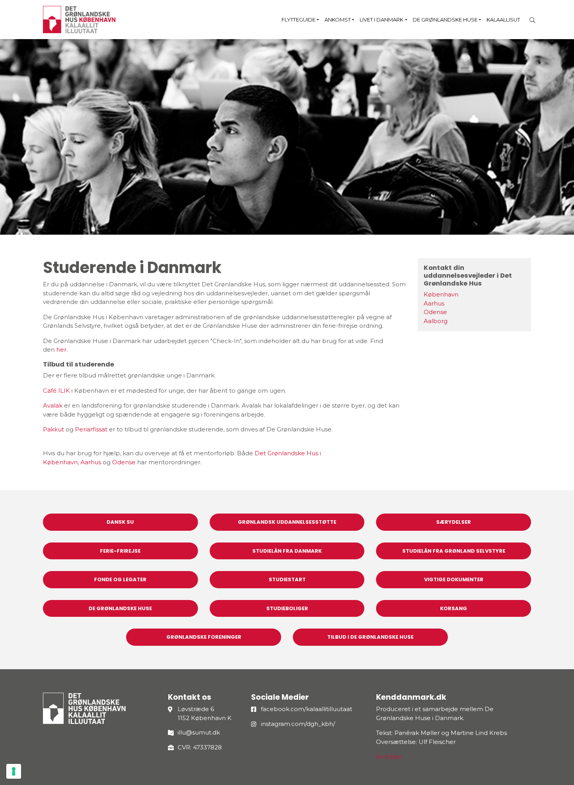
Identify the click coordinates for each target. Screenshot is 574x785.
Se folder (389, 756)
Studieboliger (287, 608)
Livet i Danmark (381, 19)
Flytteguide (299, 19)
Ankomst (337, 19)
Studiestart (287, 579)
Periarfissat (91, 429)
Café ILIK (56, 390)
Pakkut (53, 429)
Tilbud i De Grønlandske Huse (370, 637)
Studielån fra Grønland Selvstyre (453, 551)
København (441, 294)
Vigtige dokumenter (453, 579)
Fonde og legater (120, 579)
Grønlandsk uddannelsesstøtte (287, 522)
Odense (123, 462)
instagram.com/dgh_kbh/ (298, 724)
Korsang (453, 608)
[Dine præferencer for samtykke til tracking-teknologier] (13, 771)
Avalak (52, 405)
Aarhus (90, 462)
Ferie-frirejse (120, 551)
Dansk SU (120, 522)
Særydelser (453, 522)
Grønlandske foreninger (203, 637)
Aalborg (435, 321)
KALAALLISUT (503, 19)
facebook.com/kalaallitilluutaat (306, 709)
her (61, 349)
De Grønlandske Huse (445, 19)
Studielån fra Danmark (287, 551)
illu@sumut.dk (199, 732)
